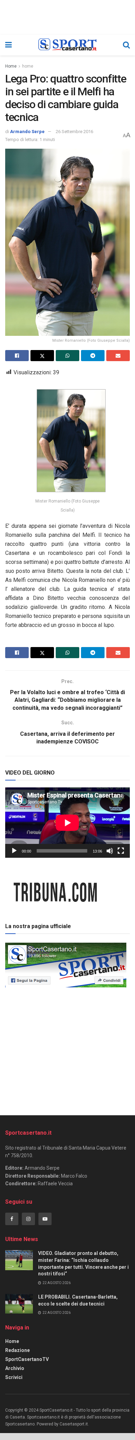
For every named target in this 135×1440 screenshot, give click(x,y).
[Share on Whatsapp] (67, 355)
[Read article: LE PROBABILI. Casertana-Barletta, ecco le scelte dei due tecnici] (19, 1304)
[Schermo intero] (120, 850)
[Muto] (109, 850)
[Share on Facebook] (17, 355)
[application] (67, 822)
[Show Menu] (8, 45)
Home (11, 66)
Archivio (14, 1368)
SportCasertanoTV (27, 1359)
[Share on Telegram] (93, 355)
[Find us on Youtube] (45, 1219)
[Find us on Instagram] (28, 1219)
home (27, 66)
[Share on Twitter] (42, 355)
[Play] (14, 850)
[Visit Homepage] (67, 45)
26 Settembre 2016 (74, 131)
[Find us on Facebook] (11, 1219)
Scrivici (13, 1377)
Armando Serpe (27, 131)
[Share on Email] (118, 355)
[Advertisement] (67, 1049)
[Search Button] (126, 45)
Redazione (17, 1350)
